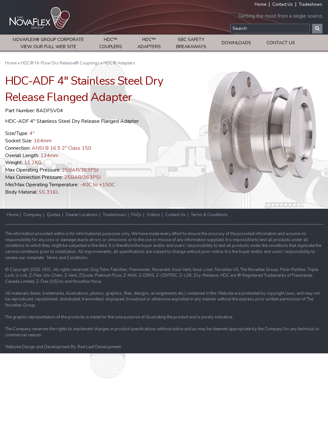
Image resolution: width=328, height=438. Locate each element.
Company (32, 215)
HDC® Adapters (119, 63)
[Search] (317, 29)
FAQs (136, 215)
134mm (49, 155)
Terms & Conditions (209, 215)
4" (32, 133)
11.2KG (32, 162)
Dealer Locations (82, 215)
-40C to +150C (97, 184)
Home (260, 4)
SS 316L (49, 192)
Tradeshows (310, 4)
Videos (153, 215)
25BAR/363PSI (80, 169)
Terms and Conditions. (67, 258)
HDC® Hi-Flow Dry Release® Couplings (60, 63)
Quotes (54, 215)
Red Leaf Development (99, 347)
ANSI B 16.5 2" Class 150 (61, 148)
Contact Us (282, 4)
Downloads (236, 43)
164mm (43, 140)
